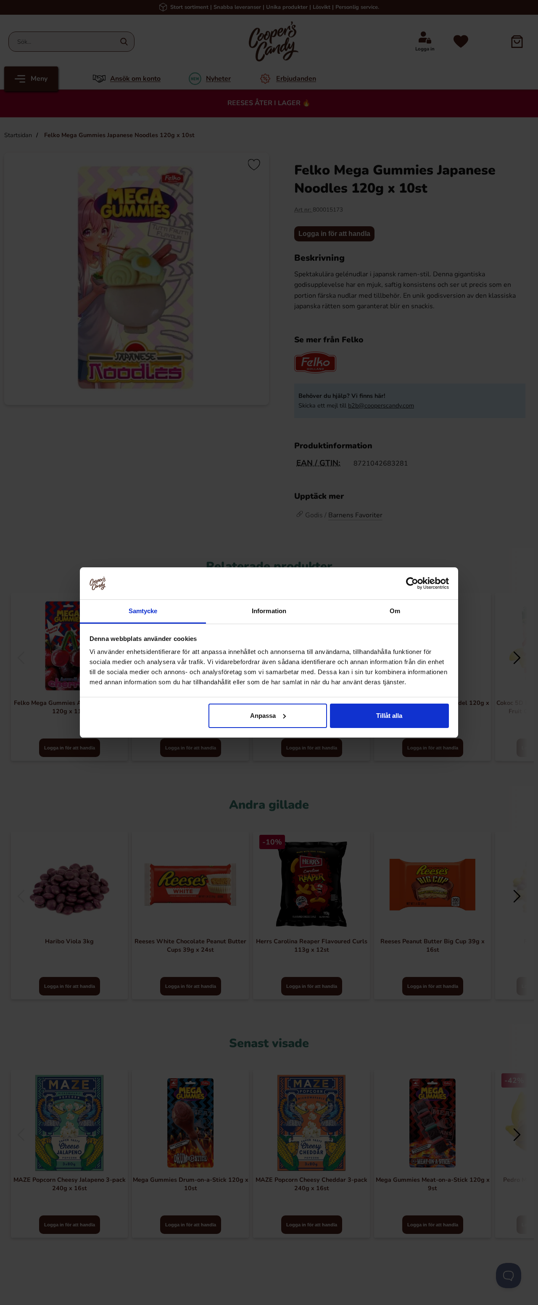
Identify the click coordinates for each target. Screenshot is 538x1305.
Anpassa (263, 715)
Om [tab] (395, 610)
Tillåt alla (389, 715)
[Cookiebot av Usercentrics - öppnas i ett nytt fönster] (412, 583)
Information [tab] (269, 610)
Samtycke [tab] (143, 610)
